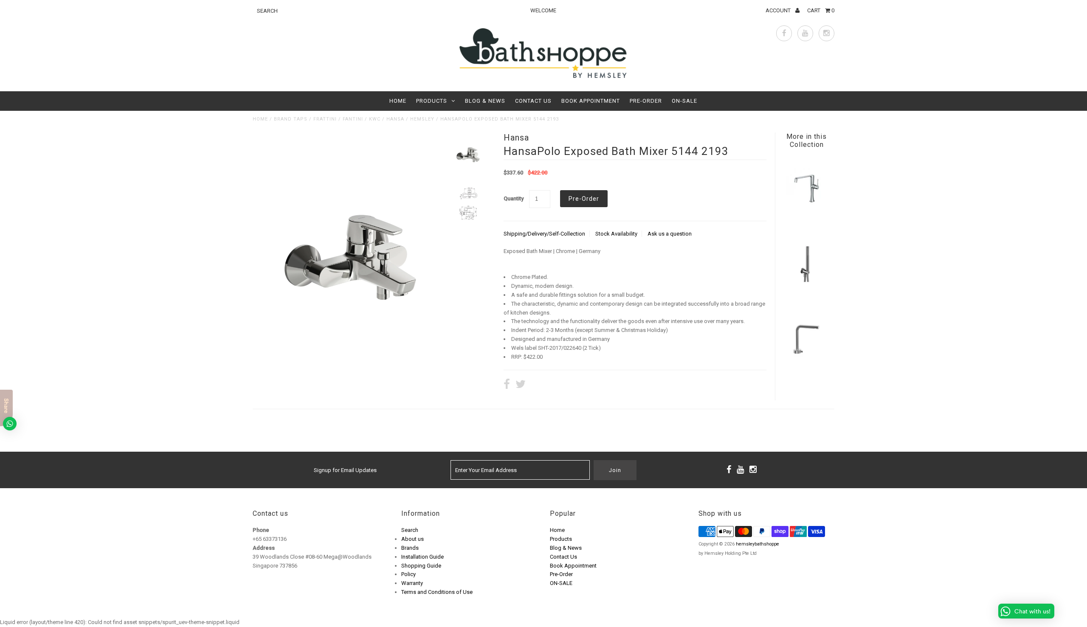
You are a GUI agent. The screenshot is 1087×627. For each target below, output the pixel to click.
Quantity (514, 198)
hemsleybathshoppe (757, 544)
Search (409, 530)
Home (397, 101)
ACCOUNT (779, 10)
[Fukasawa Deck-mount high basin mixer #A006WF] (806, 369)
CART (820, 10)
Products (431, 101)
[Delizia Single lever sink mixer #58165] (806, 219)
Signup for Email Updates (345, 470)
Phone (261, 530)
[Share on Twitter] (520, 385)
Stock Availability (616, 234)
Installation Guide (422, 557)
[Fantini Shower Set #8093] (806, 294)
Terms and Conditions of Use (437, 592)
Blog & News (485, 101)
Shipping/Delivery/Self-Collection (544, 234)
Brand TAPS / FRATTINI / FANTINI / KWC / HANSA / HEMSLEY (354, 119)
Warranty (412, 583)
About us (412, 539)
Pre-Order (646, 101)
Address (264, 548)
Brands (410, 548)
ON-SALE (684, 101)
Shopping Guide (421, 565)
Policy (408, 574)
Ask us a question (670, 234)
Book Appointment (590, 101)
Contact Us (533, 101)
